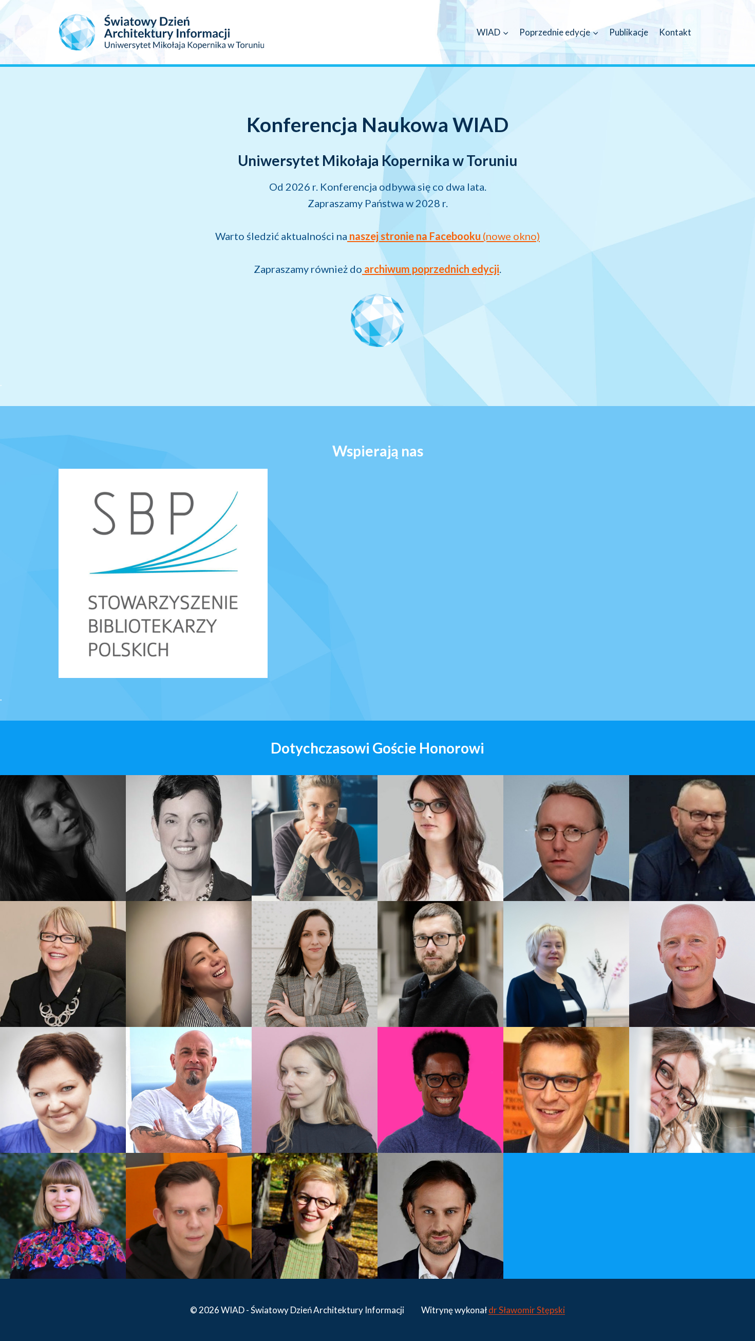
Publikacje (628, 32)
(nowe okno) (444, 236)
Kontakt (675, 32)
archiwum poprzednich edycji (430, 269)
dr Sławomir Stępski (526, 1310)
